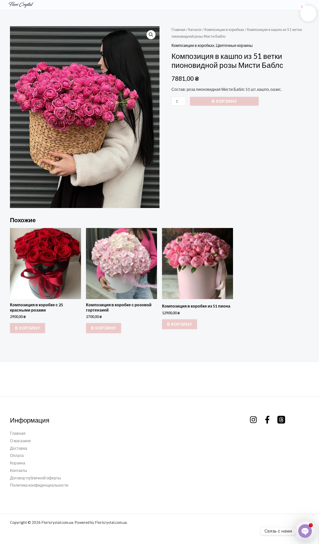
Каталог (195, 29)
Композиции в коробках (224, 29)
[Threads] (281, 420)
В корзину (224, 101)
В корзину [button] (27, 328)
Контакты (18, 470)
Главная (178, 29)
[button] (151, 34)
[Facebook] (267, 420)
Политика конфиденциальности (39, 485)
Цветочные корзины (234, 45)
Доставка (18, 448)
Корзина (17, 462)
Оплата (17, 455)
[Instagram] (253, 420)
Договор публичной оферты (35, 477)
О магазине (20, 440)
